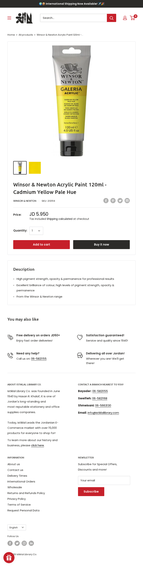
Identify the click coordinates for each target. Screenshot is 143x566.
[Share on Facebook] (106, 200)
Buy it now (101, 244)
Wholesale (14, 487)
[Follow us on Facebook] (10, 543)
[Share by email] (127, 200)
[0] (132, 18)
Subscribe (91, 491)
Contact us (15, 470)
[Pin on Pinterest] (113, 200)
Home (11, 35)
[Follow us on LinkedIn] (31, 543)
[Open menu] (9, 17)
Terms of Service (19, 505)
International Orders (21, 481)
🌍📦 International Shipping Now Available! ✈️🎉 (71, 4)
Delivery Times (17, 476)
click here (37, 445)
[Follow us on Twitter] (17, 543)
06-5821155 (39, 359)
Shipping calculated (59, 219)
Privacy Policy (16, 499)
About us (13, 464)
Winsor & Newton (24, 201)
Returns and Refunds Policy (26, 493)
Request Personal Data (23, 510)
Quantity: (20, 230)
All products (26, 35)
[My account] (125, 18)
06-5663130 (103, 405)
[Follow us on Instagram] (24, 543)
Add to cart (41, 244)
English (13, 527)
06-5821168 (99, 398)
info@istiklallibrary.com (103, 413)
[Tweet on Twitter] (120, 200)
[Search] (111, 18)
